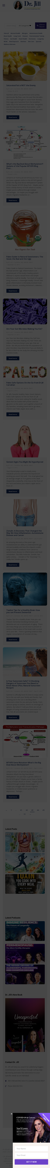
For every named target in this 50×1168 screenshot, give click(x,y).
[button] (11, 1114)
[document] (25, 584)
